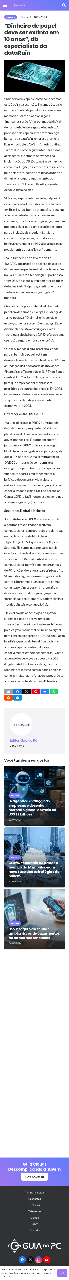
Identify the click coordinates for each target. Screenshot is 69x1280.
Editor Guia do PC (24, 740)
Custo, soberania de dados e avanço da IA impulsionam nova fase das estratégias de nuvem (33, 869)
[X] (30, 1259)
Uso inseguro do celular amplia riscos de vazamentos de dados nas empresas (34, 933)
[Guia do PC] (19, 5)
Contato (35, 1230)
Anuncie (34, 1217)
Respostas (34, 1198)
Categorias (34, 1211)
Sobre (34, 1223)
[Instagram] (38, 1259)
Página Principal (34, 1192)
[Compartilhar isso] (17, 691)
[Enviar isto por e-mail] (8, 691)
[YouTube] (46, 1259)
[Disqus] (34, 1002)
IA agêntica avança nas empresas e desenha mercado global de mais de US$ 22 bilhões (32, 808)
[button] (5, 5)
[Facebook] (22, 1259)
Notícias (34, 1204)
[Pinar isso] (35, 691)
